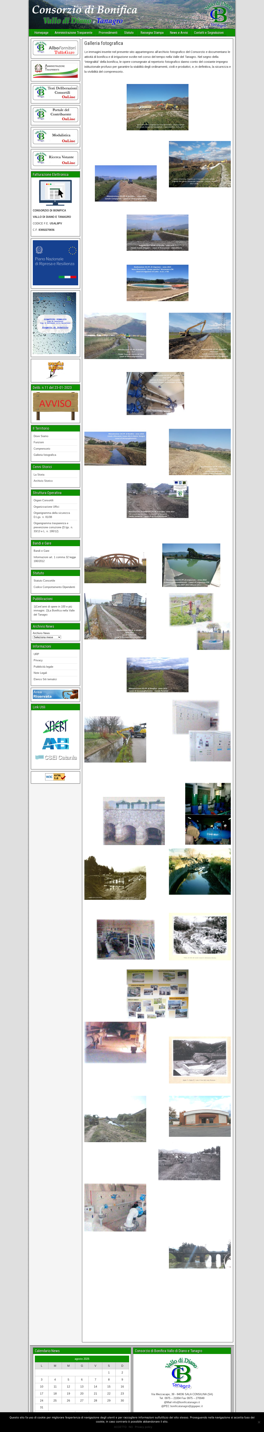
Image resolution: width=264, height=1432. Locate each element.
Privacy (38, 660)
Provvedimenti (108, 33)
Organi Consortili (43, 500)
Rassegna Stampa (152, 33)
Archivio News (41, 633)
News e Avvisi (179, 33)
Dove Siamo (41, 436)
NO (131, 1427)
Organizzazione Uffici (46, 506)
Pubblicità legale (43, 666)
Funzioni (39, 442)
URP (36, 654)
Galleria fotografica (103, 43)
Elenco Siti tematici (45, 679)
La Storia (39, 474)
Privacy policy (143, 1427)
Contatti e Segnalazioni (209, 33)
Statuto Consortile (44, 580)
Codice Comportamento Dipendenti (54, 587)
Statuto (129, 33)
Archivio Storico (43, 480)
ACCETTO (120, 1427)
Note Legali (40, 672)
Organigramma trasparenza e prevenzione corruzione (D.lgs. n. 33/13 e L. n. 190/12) (53, 527)
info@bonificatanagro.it (186, 1402)
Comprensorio (42, 448)
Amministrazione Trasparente (73, 33)
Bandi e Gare (41, 550)
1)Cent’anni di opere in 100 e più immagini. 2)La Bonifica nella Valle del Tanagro (54, 610)
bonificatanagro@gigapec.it (186, 1406)
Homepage (41, 33)
